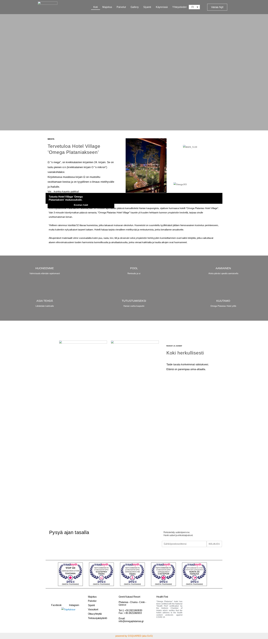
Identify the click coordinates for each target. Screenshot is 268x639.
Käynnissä (162, 7)
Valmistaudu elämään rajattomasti (44, 273)
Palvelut (121, 7)
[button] (217, 7)
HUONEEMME (44, 268)
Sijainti (147, 7)
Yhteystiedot (179, 7)
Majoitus (107, 7)
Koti (95, 7)
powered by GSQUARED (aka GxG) (134, 636)
